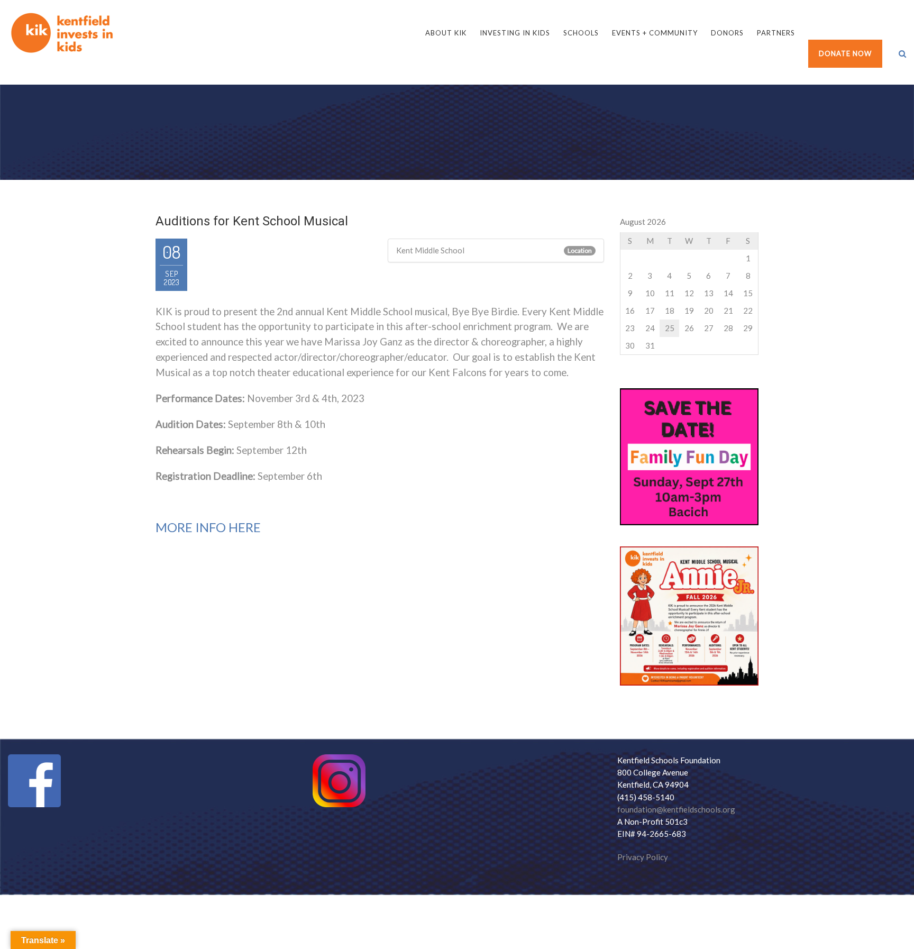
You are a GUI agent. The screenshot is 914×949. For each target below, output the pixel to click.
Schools (581, 33)
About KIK (446, 33)
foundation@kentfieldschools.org (676, 809)
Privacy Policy (642, 857)
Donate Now (845, 53)
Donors (727, 33)
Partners (776, 33)
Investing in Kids (515, 33)
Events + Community (655, 33)
